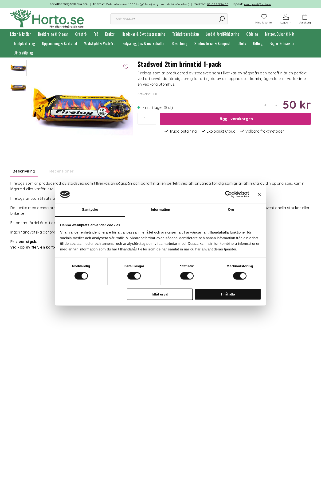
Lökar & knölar (20, 34)
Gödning (252, 34)
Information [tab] (160, 210)
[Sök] (222, 18)
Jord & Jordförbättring (222, 34)
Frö (96, 34)
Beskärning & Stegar (53, 34)
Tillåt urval (159, 294)
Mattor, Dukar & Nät (279, 34)
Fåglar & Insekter (282, 43)
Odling (257, 43)
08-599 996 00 (217, 4)
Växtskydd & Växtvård (99, 43)
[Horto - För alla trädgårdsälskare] (47, 18)
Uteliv (242, 43)
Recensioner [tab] (61, 171)
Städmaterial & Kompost (212, 43)
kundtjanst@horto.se (257, 4)
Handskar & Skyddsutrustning (143, 34)
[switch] (134, 276)
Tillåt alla (227, 294)
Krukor (110, 34)
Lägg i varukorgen (235, 118)
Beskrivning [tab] (24, 171)
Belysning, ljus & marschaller (143, 43)
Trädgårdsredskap (185, 34)
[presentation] (18, 68)
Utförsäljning (23, 53)
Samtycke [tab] (90, 210)
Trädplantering (24, 43)
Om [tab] (231, 210)
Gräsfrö (80, 34)
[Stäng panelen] (259, 194)
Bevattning (179, 43)
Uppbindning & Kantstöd (59, 43)
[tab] (18, 68)
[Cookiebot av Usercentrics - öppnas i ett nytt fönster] (228, 194)
